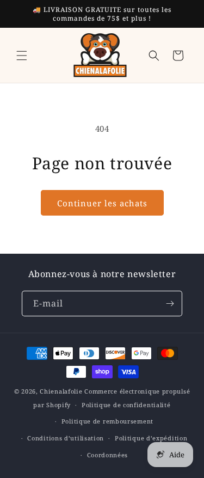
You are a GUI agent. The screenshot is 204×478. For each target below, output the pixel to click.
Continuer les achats (102, 203)
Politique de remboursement (107, 421)
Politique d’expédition (151, 438)
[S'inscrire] (170, 303)
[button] (22, 56)
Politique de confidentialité (126, 405)
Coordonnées (107, 455)
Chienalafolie (61, 391)
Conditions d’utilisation (65, 438)
